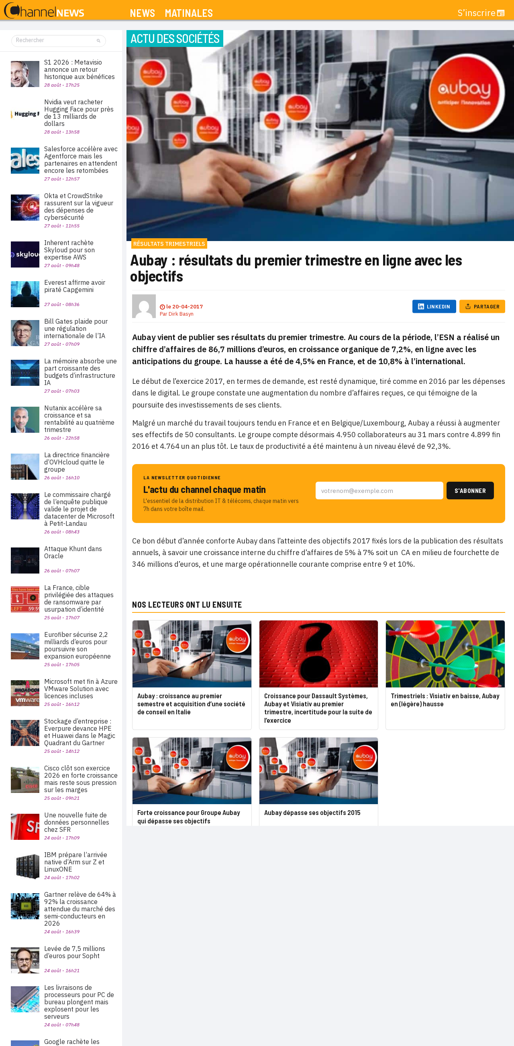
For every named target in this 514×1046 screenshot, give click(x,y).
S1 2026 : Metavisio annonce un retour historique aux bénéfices (79, 69)
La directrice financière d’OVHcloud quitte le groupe (77, 462)
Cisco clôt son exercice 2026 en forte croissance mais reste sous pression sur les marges (81, 779)
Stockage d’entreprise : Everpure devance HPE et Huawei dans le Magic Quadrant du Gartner (79, 732)
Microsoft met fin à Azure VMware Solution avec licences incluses (81, 688)
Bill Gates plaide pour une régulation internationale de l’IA (76, 328)
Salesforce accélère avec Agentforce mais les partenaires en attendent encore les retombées (81, 159)
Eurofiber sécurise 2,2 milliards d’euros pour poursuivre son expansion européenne (77, 645)
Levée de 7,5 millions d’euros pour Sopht (74, 952)
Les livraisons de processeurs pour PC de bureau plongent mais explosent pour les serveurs (79, 1001)
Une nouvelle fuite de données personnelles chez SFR (76, 822)
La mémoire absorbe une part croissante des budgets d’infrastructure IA (80, 372)
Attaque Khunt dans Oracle (73, 552)
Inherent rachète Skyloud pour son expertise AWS (69, 250)
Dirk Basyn (181, 313)
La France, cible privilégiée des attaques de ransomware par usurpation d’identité (79, 598)
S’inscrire (477, 12)
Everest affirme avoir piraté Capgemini (74, 286)
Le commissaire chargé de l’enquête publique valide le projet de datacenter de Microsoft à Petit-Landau (79, 509)
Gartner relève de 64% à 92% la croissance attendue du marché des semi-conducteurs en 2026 (80, 908)
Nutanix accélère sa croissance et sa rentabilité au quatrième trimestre (79, 419)
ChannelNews (44, 10)
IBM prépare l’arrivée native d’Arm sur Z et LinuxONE (75, 862)
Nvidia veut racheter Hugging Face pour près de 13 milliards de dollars (79, 113)
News (142, 13)
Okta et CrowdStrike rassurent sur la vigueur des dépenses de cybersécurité (78, 206)
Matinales (189, 13)
